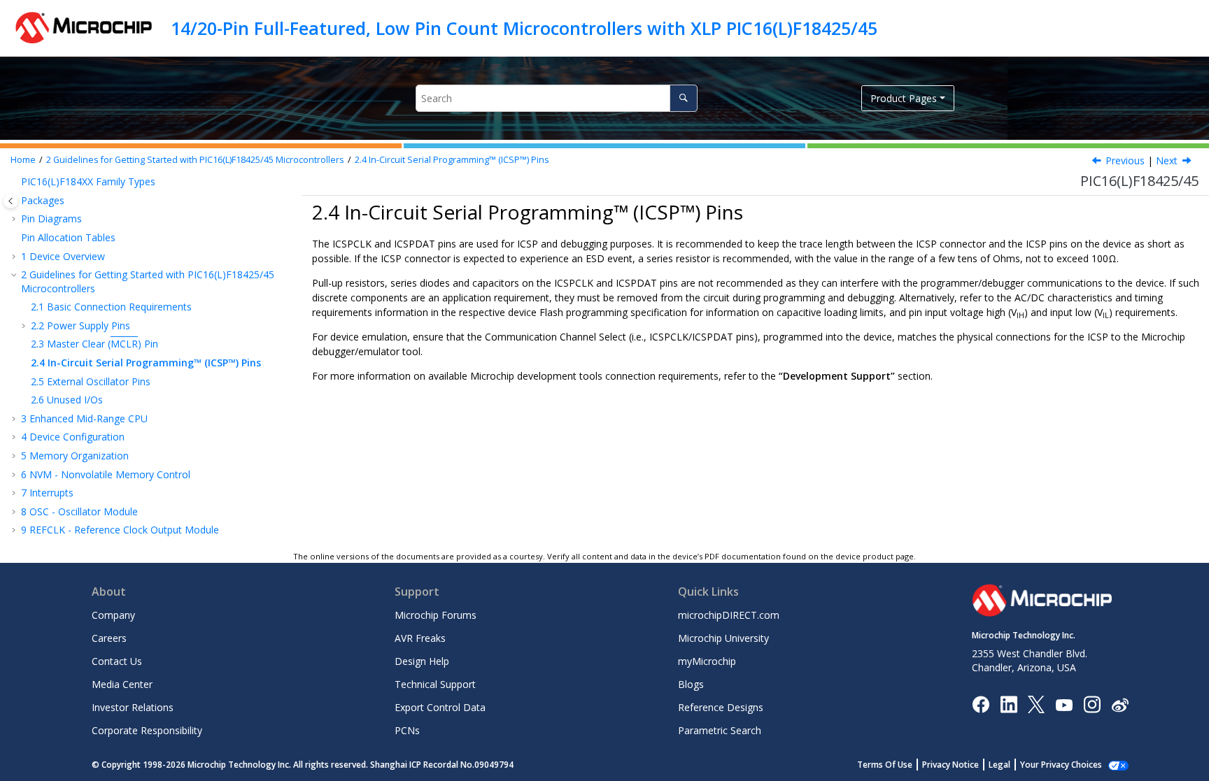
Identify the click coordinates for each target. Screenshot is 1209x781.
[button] (15, 182)
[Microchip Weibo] (1120, 704)
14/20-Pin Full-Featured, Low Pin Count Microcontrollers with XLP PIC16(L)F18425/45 (524, 27)
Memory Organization (75, 455)
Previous (1125, 160)
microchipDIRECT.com (728, 615)
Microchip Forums (435, 615)
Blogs (691, 684)
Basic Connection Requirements (111, 306)
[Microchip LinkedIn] (1008, 704)
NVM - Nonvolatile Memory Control (105, 474)
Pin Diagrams (51, 218)
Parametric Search (719, 730)
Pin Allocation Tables (68, 237)
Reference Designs (720, 707)
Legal (999, 765)
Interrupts (47, 492)
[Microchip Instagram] (1092, 704)
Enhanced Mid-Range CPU (84, 418)
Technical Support (435, 684)
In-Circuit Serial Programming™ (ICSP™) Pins (452, 160)
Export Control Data (440, 707)
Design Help (422, 661)
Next (1167, 160)
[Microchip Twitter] (1036, 704)
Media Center (122, 684)
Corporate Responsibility (147, 730)
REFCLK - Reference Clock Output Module (120, 529)
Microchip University (723, 638)
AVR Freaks (420, 638)
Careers (109, 638)
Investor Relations (133, 707)
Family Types (88, 181)
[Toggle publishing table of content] (10, 201)
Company (113, 615)
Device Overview (63, 256)
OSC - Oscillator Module (79, 511)
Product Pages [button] (903, 98)
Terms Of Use (884, 765)
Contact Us (117, 661)
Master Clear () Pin (94, 343)
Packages (42, 200)
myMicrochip (707, 661)
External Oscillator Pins (90, 381)
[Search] (683, 98)
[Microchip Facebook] (980, 704)
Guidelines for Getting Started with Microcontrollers (195, 160)
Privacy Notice (950, 765)
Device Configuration (73, 436)
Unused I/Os (67, 399)
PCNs (407, 730)
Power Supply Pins (80, 325)
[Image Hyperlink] (1064, 704)
